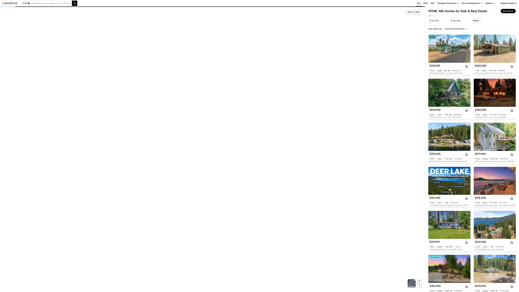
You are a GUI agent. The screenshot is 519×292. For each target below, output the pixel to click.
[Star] (466, 66)
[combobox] (51, 3)
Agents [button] (488, 3)
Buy (419, 3)
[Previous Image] (431, 49)
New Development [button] (471, 3)
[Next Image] (467, 49)
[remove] (29, 3)
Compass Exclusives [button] (446, 3)
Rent (425, 3)
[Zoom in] (419, 281)
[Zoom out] (419, 285)
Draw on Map (413, 12)
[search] (74, 3)
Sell (432, 3)
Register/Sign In (508, 3)
